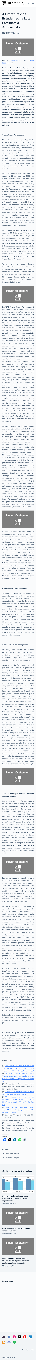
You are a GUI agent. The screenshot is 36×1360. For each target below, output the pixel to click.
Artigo (18, 34)
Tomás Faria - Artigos (11, 1158)
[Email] (3, 1336)
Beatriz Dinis (15, 60)
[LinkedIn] (30, 1336)
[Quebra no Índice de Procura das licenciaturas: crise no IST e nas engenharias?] (18, 1184)
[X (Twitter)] (19, 1336)
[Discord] (9, 1342)
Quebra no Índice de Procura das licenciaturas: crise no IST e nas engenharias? (15, 1198)
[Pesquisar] (29, 3)
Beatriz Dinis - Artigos (11, 1153)
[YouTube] (24, 1336)
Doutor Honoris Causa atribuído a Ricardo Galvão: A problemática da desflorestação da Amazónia (15, 1260)
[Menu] (33, 3)
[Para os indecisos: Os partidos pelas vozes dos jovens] (18, 1216)
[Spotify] (14, 1342)
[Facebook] (9, 1336)
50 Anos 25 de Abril (8, 34)
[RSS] (3, 1342)
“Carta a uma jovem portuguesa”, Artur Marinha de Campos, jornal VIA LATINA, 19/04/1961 (18, 1110)
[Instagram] (14, 1336)
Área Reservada (28, 1350)
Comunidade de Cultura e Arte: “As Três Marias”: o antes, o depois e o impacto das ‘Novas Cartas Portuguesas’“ (18, 1068)
